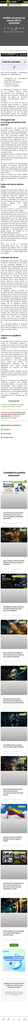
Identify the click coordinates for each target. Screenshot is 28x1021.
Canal (19, 1020)
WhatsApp (7, 428)
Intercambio (20, 399)
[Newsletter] (25, 1019)
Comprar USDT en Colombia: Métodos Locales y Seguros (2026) (12, 715)
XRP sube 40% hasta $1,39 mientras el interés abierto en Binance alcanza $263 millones (13, 621)
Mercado (21, 32)
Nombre (4, 848)
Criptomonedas (11, 399)
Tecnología (11, 401)
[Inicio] (3, 1019)
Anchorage (6, 50)
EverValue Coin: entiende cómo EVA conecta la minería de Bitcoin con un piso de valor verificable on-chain (13, 747)
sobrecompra (8, 203)
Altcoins (9, 32)
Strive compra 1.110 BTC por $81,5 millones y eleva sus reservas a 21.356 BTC (13, 527)
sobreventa (19, 203)
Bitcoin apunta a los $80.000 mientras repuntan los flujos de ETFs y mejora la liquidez (13, 590)
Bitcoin (17, 32)
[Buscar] (9, 1019)
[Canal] (19, 1019)
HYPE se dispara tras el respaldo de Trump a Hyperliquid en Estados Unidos (13, 779)
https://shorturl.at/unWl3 (8, 412)
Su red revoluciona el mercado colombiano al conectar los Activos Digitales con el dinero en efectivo (13, 495)
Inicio (3, 1020)
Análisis (13, 32)
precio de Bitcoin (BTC (18, 150)
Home (2, 50)
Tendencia (19, 401)
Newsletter (25, 1020)
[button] (25, 62)
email (3, 855)
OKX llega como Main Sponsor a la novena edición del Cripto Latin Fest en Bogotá (13, 559)
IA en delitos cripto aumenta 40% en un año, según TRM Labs (13, 652)
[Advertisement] (14, 450)
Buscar (8, 1020)
